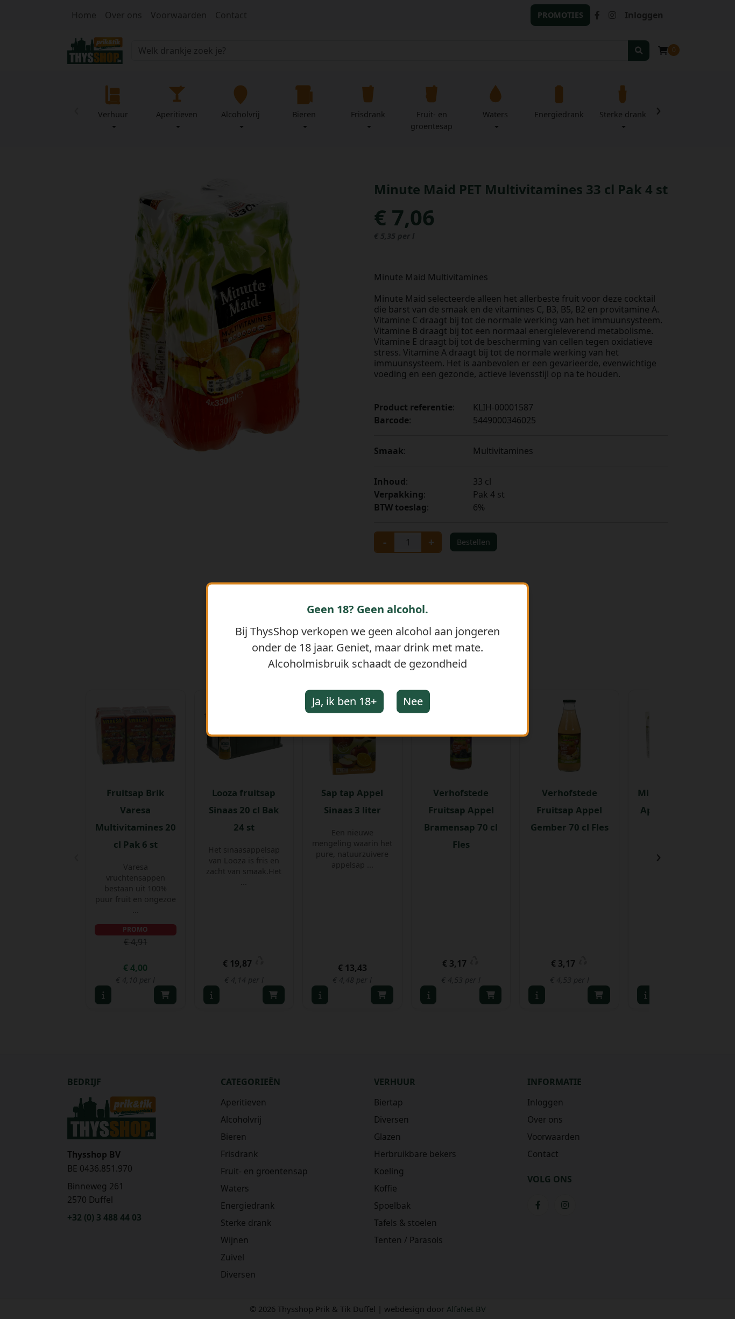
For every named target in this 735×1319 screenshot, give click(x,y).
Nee (413, 701)
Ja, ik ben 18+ (344, 701)
